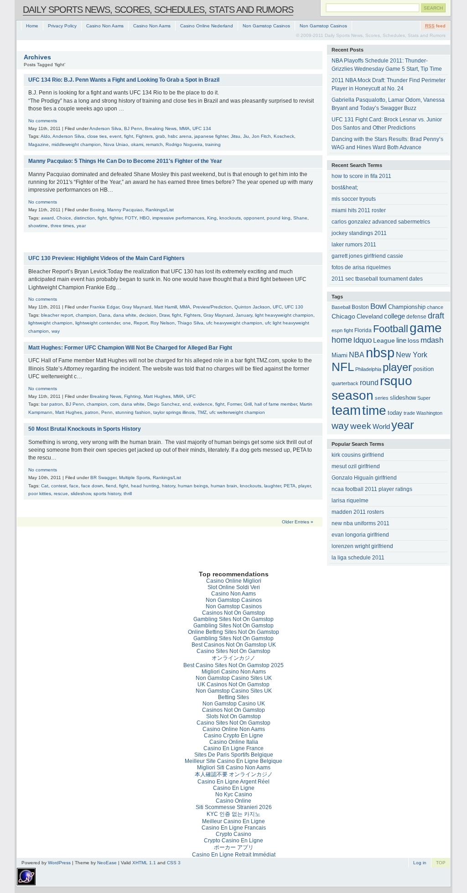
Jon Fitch (261, 136)
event (115, 136)
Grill (248, 404)
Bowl (378, 306)
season (353, 395)
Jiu (246, 136)
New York (411, 355)
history (168, 485)
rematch (154, 144)
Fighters (144, 136)
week (360, 426)
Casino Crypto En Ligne (233, 735)
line (401, 340)
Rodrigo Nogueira (184, 144)
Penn (107, 412)
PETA (290, 485)
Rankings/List (159, 209)
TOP (441, 862)
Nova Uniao (116, 144)
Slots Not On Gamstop (233, 716)
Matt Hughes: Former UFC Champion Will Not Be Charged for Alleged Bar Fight (130, 348)
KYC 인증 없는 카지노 (233, 814)
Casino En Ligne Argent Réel (233, 781)
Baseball (341, 307)
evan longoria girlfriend (360, 535)
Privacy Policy (62, 25)
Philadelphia (368, 369)
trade (409, 413)
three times (62, 225)
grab (160, 136)
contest (59, 485)
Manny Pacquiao (125, 209)
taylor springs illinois (174, 412)
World (381, 426)
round (369, 382)
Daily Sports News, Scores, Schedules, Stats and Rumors (158, 10)
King (212, 217)
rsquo (396, 381)
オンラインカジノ (233, 658)
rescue (61, 493)
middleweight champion (76, 144)
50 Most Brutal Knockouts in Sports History (84, 429)
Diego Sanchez (163, 404)
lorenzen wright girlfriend (362, 546)
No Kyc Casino (233, 794)
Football (390, 328)
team (346, 410)
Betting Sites (233, 697)
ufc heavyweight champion (234, 322)
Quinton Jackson (252, 306)
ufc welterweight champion (237, 412)
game (426, 328)
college (394, 316)
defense (416, 316)
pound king (279, 217)
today (395, 412)
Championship (406, 307)
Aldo (45, 136)
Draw (164, 315)
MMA (184, 128)
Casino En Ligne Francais (234, 828)
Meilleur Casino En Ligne (233, 821)
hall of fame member (275, 404)
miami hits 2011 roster (359, 210)
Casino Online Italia (233, 742)
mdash (431, 340)
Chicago (343, 316)
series (382, 398)
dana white (124, 315)
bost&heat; (345, 187)
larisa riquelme (350, 500)
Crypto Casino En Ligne (233, 840)
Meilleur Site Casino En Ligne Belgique (233, 761)
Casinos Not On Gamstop (233, 613)
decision (147, 315)
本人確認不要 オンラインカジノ (234, 774)
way (56, 331)
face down (92, 485)
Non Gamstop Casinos (266, 25)
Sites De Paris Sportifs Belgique (233, 755)
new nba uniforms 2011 (360, 523)
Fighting (132, 396)
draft (436, 315)
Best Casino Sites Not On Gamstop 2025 (233, 665)
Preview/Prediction (212, 306)
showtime (38, 225)
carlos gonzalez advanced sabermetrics (381, 222)
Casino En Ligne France (233, 748)
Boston (360, 307)
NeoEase (107, 862)
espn (337, 330)
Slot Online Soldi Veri (234, 587)
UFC (277, 306)
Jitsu (235, 136)
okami (137, 144)
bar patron (52, 404)
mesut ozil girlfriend (356, 466)
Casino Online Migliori (233, 581)
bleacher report (57, 315)
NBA (356, 354)
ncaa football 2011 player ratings (372, 489)
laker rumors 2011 (354, 244)
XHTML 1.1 (144, 862)
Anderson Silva (105, 128)
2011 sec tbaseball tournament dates (377, 279)
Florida (363, 330)
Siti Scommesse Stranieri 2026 (234, 807)
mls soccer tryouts (354, 199)
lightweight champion (50, 322)
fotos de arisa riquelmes (361, 267)
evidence (203, 404)
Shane (300, 217)
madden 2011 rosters (358, 512)
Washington (429, 413)
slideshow (81, 493)
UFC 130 (294, 306)
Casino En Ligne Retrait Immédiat (233, 854)
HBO (145, 217)
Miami (340, 355)
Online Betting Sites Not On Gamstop (233, 632)
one (127, 322)
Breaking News (160, 128)
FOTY (131, 217)
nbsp (380, 352)
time (374, 410)
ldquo (362, 340)
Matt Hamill (165, 306)
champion (86, 315)
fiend (111, 485)
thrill (128, 493)
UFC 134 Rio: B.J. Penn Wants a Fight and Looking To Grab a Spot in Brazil (123, 80)
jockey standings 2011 (359, 233)
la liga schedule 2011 (358, 557)
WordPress (59, 862)
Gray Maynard (136, 306)
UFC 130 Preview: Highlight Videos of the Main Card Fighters (106, 258)
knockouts (230, 217)
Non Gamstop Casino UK (233, 703)
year (81, 225)
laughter (272, 485)
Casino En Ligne (233, 788)
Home (32, 25)
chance (435, 307)
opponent (254, 217)
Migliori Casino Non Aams (234, 671)
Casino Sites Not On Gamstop (233, 651)
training (213, 144)
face (73, 485)
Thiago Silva (190, 322)
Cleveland (370, 316)
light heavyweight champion (284, 315)
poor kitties (39, 493)
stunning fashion (132, 412)
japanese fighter (211, 136)
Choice (64, 217)
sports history (107, 493)
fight (128, 136)
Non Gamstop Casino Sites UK (234, 678)
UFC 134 (201, 128)
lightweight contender (97, 322)
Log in (419, 862)
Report (141, 322)
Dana (104, 315)
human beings (193, 485)
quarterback (345, 383)
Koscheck (284, 136)
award (47, 217)
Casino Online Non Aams (233, 729)
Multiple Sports (134, 477)
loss (413, 340)
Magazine (38, 144)
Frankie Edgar (104, 306)
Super (424, 398)
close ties (97, 136)
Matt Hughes (157, 396)
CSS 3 (174, 862)
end (186, 404)
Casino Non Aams (105, 25)
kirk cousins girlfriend (358, 455)
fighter (115, 217)
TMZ (202, 412)
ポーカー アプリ (234, 847)
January (244, 315)
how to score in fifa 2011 (361, 176)
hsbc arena (180, 136)
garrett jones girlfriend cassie (367, 256)
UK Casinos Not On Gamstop (233, 684)
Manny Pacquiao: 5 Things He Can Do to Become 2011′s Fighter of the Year (125, 161)
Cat (44, 485)
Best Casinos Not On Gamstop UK (234, 645)
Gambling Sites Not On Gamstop (233, 619)
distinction (84, 217)
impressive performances (178, 217)
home (342, 340)
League (384, 340)
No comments (42, 120)
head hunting (145, 485)
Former (234, 404)
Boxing (97, 209)
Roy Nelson (162, 322)
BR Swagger (103, 477)
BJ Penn (133, 128)
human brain (224, 485)
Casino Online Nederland (206, 25)
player (304, 485)
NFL (343, 366)
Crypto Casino (233, 834)
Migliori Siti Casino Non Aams (233, 767)
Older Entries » (297, 521)
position (423, 369)
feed (435, 25)
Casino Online (233, 801)
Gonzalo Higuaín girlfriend (364, 478)
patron (92, 412)
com (114, 404)
